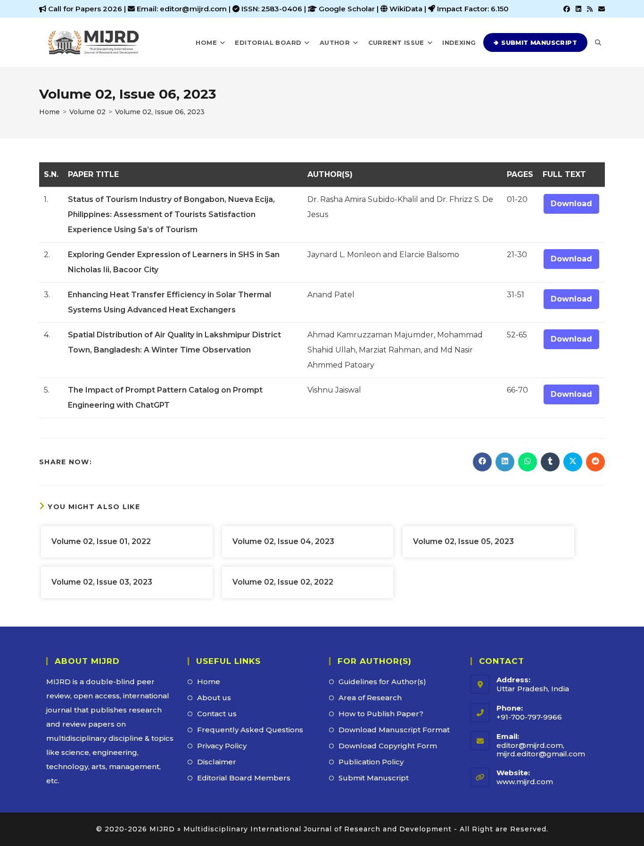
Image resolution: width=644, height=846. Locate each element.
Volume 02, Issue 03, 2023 (101, 582)
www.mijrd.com (524, 781)
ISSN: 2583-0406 (272, 8)
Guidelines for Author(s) (382, 681)
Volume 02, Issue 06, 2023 (160, 112)
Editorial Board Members (243, 777)
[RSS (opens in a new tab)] (589, 9)
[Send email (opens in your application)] (600, 9)
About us (214, 697)
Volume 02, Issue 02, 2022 (282, 582)
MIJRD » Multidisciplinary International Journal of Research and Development (300, 829)
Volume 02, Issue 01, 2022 (101, 541)
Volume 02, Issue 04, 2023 (283, 541)
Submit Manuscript (374, 777)
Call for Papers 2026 (85, 8)
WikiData (405, 8)
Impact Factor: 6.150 (473, 8)
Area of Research (370, 697)
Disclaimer (216, 761)
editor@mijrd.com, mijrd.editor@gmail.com (540, 749)
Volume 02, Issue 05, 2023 (463, 541)
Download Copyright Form (388, 745)
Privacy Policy (222, 745)
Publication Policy (371, 761)
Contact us (217, 713)
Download (571, 203)
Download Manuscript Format (394, 729)
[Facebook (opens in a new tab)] (567, 9)
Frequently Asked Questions (250, 729)
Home (208, 681)
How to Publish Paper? (381, 713)
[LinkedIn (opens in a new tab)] (578, 9)
